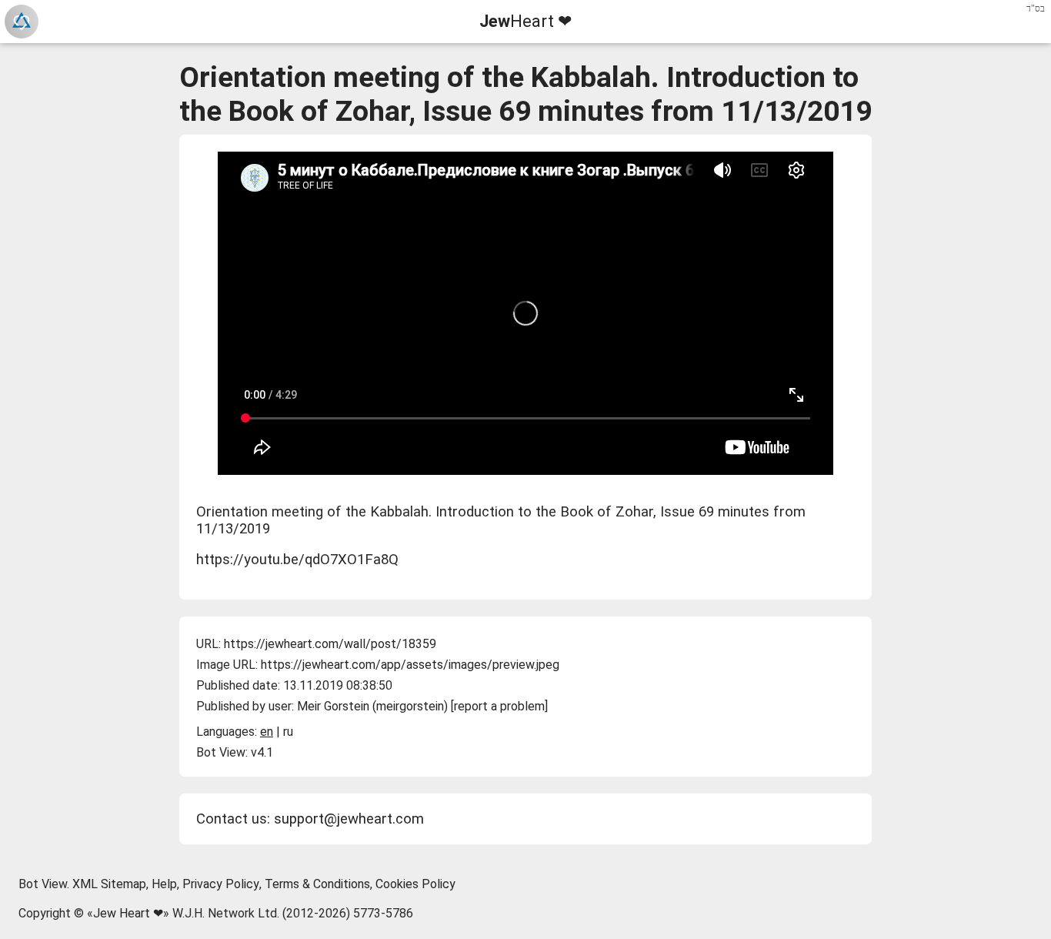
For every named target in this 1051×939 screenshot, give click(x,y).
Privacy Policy (220, 884)
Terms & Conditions (317, 884)
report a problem (499, 706)
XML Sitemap (109, 884)
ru (288, 731)
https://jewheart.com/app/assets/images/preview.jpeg (410, 664)
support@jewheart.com (349, 818)
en (266, 731)
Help (164, 884)
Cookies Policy (415, 884)
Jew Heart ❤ (128, 913)
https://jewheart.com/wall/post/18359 (330, 644)
